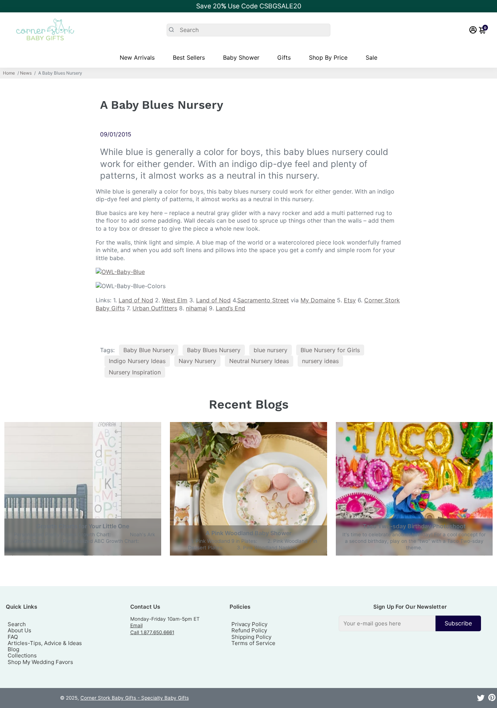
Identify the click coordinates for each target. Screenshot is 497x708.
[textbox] (387, 623)
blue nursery (270, 350)
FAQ (13, 636)
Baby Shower (241, 57)
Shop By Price (328, 57)
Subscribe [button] (458, 623)
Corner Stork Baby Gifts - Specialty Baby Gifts (134, 698)
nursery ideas (320, 361)
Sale (371, 57)
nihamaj (196, 308)
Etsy (350, 300)
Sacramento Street (263, 300)
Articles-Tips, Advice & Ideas (45, 643)
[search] (248, 30)
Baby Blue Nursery (148, 350)
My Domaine (318, 300)
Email (136, 625)
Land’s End (230, 308)
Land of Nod (136, 300)
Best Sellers (189, 57)
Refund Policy (249, 630)
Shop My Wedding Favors (40, 662)
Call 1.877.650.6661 (152, 632)
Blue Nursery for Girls (330, 350)
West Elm (174, 300)
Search (17, 624)
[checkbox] (410, 623)
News (26, 73)
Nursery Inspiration (135, 372)
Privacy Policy (249, 624)
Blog (13, 649)
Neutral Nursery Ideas (259, 361)
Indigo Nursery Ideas (137, 361)
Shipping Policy (251, 636)
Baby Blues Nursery (213, 350)
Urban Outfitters (154, 308)
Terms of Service (253, 643)
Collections (22, 655)
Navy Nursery (197, 361)
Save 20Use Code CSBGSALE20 (248, 6)
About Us (19, 630)
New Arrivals (137, 57)
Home (9, 73)
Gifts (284, 57)
